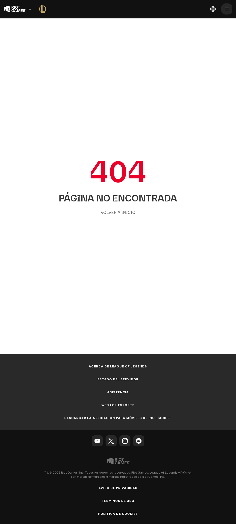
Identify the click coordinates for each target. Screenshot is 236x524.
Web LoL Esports (118, 405)
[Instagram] (125, 441)
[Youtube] (97, 441)
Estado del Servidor (118, 379)
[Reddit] (139, 441)
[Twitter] (111, 441)
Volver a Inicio (118, 212)
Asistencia (118, 392)
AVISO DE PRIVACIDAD (118, 488)
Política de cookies (118, 513)
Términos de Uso (118, 501)
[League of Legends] (42, 9)
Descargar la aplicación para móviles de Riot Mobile (118, 418)
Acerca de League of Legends (118, 366)
